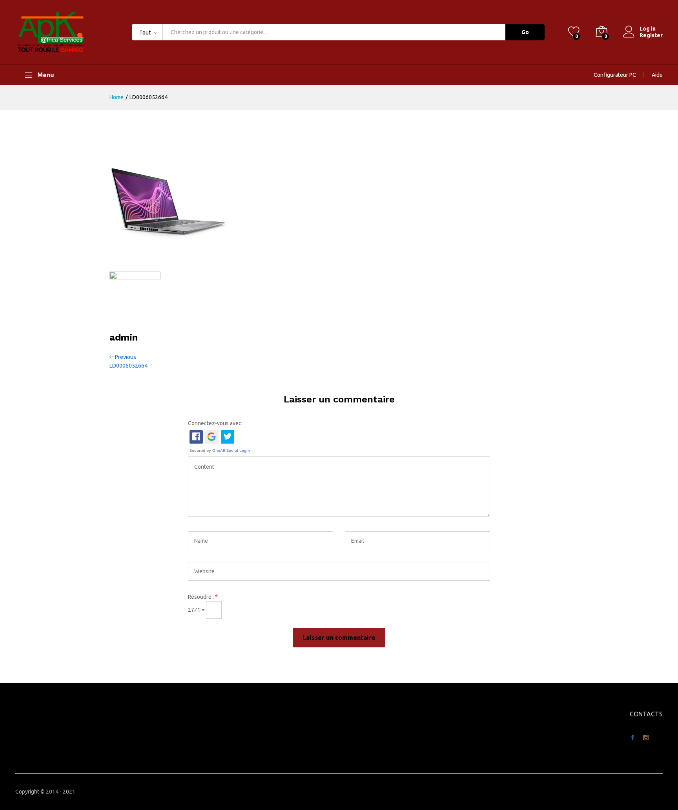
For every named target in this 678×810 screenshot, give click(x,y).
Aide (657, 75)
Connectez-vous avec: (215, 423)
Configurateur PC (615, 75)
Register (651, 35)
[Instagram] (645, 738)
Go (525, 32)
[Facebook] (632, 738)
